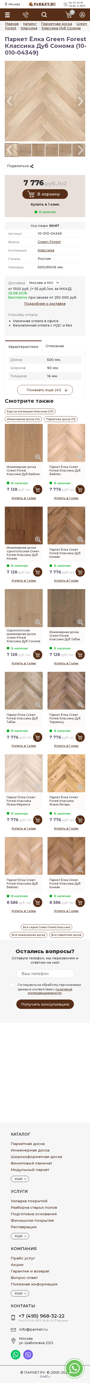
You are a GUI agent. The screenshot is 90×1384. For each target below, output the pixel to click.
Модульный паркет (30, 1169)
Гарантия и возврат (30, 1271)
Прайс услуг (23, 1258)
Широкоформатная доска (36, 1156)
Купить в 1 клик (24, 498)
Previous (9, 101)
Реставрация (24, 1227)
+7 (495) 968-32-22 (41, 1316)
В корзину (48, 194)
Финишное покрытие (32, 1220)
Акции (17, 1264)
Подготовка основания (34, 1214)
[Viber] (28, 1358)
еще (19, 1178)
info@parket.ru (33, 1329)
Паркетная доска (28, 1143)
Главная (12, 24)
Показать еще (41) (44, 390)
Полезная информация (34, 1284)
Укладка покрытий (29, 1201)
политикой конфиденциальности (50, 991)
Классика (46, 250)
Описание (55, 346)
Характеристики (23, 347)
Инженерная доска (30, 1150)
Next (80, 101)
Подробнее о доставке (45, 304)
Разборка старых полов (34, 1207)
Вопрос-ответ (24, 1277)
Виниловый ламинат (31, 1163)
